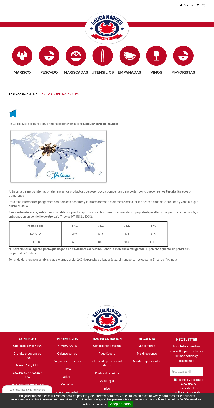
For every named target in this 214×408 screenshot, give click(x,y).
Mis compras (146, 345)
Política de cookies (107, 373)
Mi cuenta (146, 339)
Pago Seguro (107, 353)
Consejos (67, 384)
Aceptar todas (120, 404)
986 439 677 (21, 373)
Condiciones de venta (107, 345)
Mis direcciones (147, 353)
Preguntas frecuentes (67, 361)
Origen (67, 376)
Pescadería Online (23, 94)
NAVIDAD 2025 (67, 345)
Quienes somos (67, 353)
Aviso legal (107, 381)
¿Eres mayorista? (67, 392)
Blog (107, 388)
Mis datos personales (146, 361)
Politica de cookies (93, 404)
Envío (67, 369)
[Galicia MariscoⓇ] (107, 28)
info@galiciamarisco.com (27, 385)
